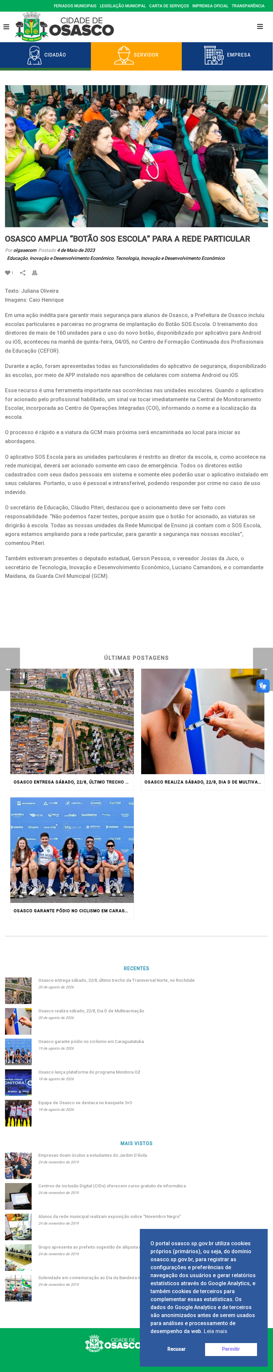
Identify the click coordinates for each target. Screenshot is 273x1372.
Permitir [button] (231, 1349)
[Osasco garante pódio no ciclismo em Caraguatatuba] (72, 850)
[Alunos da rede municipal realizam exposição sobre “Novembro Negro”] (18, 1227)
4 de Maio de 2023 (76, 250)
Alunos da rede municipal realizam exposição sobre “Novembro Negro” (109, 1216)
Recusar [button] (176, 1349)
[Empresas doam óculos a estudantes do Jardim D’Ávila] (18, 1165)
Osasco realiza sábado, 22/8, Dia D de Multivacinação (204, 782)
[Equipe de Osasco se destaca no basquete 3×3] (18, 1113)
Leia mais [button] (215, 1331)
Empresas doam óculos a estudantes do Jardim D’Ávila (92, 1155)
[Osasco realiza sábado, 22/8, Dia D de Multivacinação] (203, 721)
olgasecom (24, 250)
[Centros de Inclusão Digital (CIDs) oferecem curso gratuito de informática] (18, 1196)
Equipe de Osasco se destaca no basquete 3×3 (85, 1102)
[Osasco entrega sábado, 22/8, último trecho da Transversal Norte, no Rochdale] (72, 721)
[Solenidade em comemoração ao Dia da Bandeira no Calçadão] (18, 1288)
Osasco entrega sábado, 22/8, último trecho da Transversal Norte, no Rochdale (74, 782)
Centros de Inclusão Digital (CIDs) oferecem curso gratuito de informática (112, 1185)
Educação (17, 258)
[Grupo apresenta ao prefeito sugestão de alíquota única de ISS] (18, 1257)
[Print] (38, 272)
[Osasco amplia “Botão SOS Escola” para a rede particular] (136, 156)
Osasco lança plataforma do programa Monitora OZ (89, 1072)
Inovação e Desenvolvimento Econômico (72, 258)
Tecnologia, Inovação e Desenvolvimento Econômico (170, 258)
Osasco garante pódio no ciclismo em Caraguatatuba (74, 911)
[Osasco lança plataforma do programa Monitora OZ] (18, 1082)
